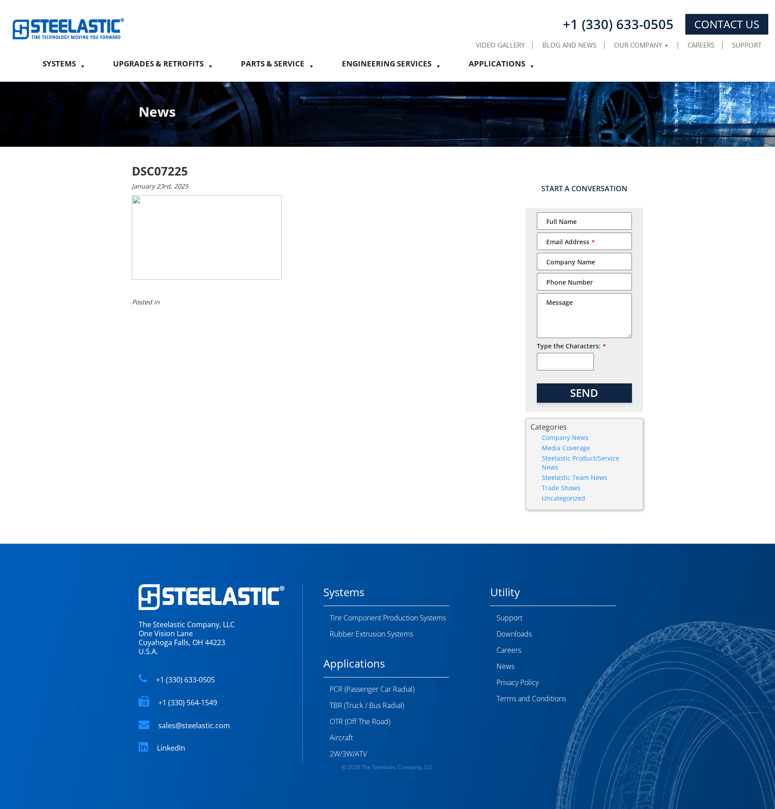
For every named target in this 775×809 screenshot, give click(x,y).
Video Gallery (500, 44)
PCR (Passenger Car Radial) (372, 689)
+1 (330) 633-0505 (185, 680)
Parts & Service (273, 66)
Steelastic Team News (574, 477)
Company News (565, 437)
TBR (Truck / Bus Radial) (367, 705)
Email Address (570, 241)
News (505, 666)
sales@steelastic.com (194, 725)
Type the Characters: (571, 346)
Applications (497, 66)
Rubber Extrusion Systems (371, 634)
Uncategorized (563, 498)
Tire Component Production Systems (388, 618)
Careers (701, 44)
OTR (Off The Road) (360, 721)
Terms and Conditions (531, 698)
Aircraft (341, 738)
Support (747, 44)
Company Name (570, 262)
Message (559, 302)
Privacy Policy (517, 682)
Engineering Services (386, 66)
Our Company (639, 44)
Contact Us (726, 24)
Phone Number (569, 282)
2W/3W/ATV (348, 754)
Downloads (514, 634)
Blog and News (569, 44)
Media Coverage (566, 448)
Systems (59, 66)
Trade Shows (561, 488)
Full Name (561, 221)
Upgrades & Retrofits (158, 66)
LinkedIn (171, 748)
